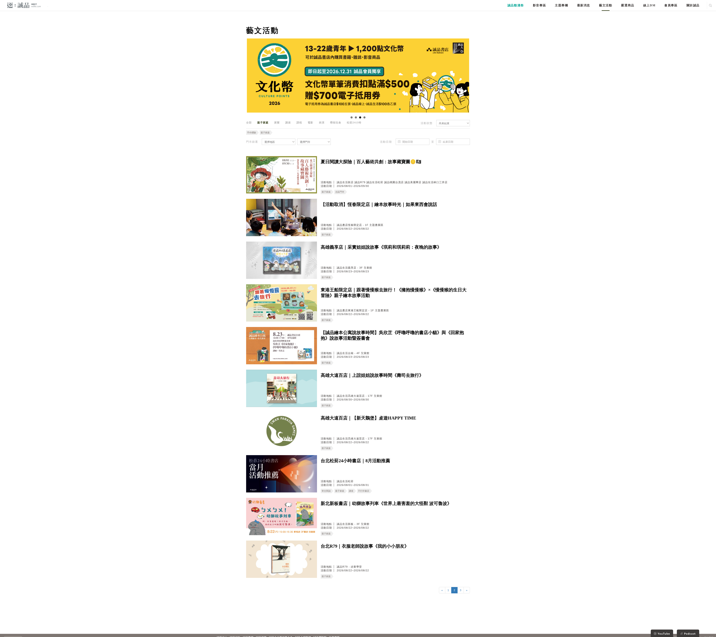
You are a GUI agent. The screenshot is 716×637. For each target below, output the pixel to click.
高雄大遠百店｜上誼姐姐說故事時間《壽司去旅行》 (372, 375)
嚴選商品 (627, 5)
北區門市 (339, 192)
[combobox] (453, 123)
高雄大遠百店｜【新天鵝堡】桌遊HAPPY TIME (368, 418)
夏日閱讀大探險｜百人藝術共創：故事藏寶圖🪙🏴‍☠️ (371, 161)
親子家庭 (262, 122)
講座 (288, 122)
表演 (321, 122)
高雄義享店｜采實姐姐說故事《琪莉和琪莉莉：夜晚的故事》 (381, 247)
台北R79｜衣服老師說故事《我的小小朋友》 (365, 546)
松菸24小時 (354, 122)
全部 (249, 122)
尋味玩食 (335, 122)
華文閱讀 (326, 491)
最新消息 (583, 5)
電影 (310, 122)
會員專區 (670, 5)
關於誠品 (693, 5)
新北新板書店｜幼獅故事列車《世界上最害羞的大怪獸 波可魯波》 (386, 503)
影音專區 (539, 5)
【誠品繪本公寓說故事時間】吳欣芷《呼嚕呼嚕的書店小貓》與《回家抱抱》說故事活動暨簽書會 (392, 335)
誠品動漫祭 (516, 5)
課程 (299, 122)
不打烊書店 (363, 491)
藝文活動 (605, 5)
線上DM (649, 5)
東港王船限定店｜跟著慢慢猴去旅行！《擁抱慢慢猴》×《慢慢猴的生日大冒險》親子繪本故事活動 (394, 292)
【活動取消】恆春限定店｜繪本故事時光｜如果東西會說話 (379, 204)
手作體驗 (251, 132)
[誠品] (24, 5)
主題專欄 (561, 5)
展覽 (277, 122)
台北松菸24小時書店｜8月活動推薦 (355, 460)
